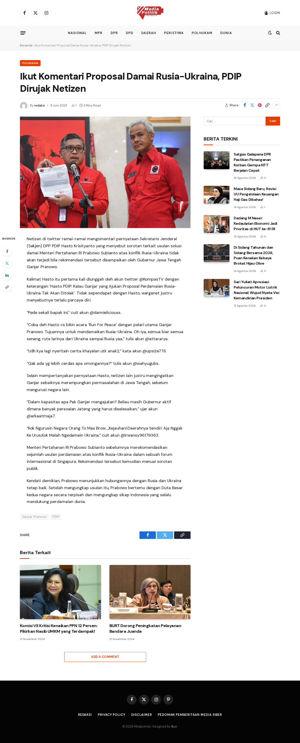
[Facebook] (7, 251)
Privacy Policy (111, 715)
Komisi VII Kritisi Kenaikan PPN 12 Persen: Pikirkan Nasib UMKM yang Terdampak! (58, 628)
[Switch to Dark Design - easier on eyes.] (270, 33)
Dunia (226, 33)
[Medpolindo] (150, 13)
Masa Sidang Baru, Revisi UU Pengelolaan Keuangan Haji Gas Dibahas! (256, 194)
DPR (114, 33)
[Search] (277, 33)
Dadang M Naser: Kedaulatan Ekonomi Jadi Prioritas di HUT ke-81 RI (255, 223)
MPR (98, 33)
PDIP (55, 517)
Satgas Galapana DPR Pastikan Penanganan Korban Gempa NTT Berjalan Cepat (252, 162)
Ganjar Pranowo (34, 517)
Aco (174, 726)
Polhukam (202, 33)
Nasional (77, 33)
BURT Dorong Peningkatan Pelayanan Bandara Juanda (145, 628)
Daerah (148, 33)
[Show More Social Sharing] (276, 105)
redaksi (39, 105)
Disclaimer (141, 715)
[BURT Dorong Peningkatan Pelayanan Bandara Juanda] (150, 592)
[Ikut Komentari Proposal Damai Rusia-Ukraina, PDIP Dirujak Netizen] (105, 172)
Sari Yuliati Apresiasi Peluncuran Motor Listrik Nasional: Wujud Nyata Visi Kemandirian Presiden (256, 290)
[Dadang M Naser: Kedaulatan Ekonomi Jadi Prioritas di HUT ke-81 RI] (216, 224)
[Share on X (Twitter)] (252, 105)
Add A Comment (105, 657)
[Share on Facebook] (244, 105)
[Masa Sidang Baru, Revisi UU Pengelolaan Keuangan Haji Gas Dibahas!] (216, 195)
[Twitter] (7, 263)
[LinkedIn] (7, 275)
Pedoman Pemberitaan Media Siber (190, 715)
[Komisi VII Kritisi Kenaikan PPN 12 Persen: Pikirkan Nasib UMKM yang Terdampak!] (60, 592)
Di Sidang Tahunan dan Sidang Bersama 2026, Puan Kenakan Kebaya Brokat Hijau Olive (253, 255)
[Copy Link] (267, 105)
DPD (129, 33)
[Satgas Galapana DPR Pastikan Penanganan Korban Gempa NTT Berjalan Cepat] (216, 160)
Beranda (26, 45)
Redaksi (85, 715)
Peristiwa (174, 33)
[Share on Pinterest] (259, 105)
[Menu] (23, 32)
